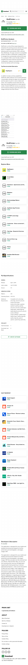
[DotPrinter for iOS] (3, 21)
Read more (14, 43)
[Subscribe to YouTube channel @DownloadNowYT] (9, 652)
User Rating (9, 23)
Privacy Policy (5, 633)
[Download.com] (5, 11)
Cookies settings (5, 644)
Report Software (15, 337)
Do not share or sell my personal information (12, 641)
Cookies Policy (5, 639)
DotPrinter (13, 19)
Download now (15, 28)
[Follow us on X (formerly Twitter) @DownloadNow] (6, 652)
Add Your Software (6, 621)
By (9, 22)
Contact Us (4, 623)
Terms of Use (5, 636)
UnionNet (5, 543)
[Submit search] (10, 11)
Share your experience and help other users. (12, 34)
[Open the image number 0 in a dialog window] (7, 126)
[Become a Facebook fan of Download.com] (3, 652)
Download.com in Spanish (8, 626)
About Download (5, 618)
